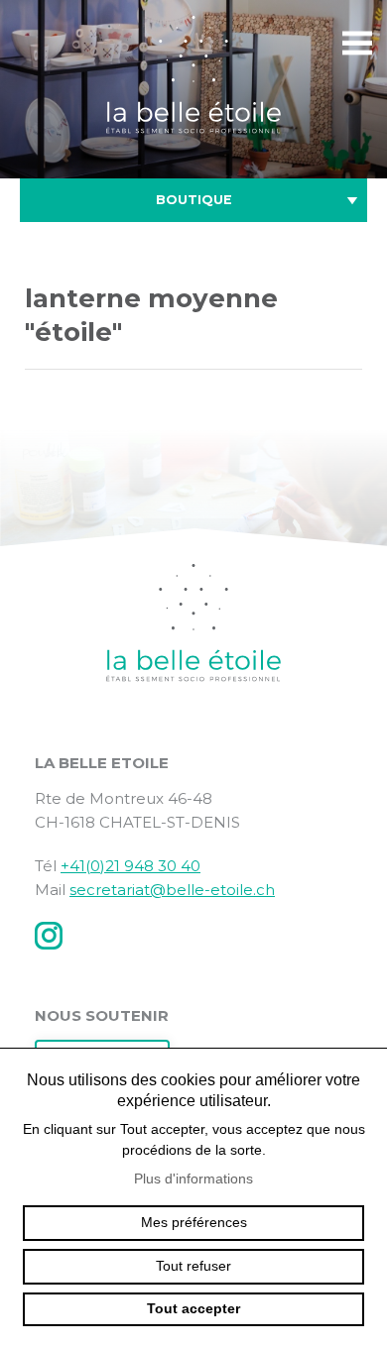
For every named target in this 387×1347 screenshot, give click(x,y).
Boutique (194, 199)
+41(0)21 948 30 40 (130, 865)
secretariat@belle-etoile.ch (172, 889)
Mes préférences (194, 1222)
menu (357, 43)
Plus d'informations (193, 1178)
